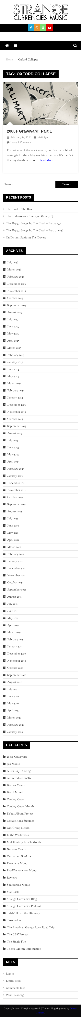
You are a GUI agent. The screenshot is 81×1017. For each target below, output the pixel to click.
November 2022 (16, 490)
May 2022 (12, 532)
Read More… (47, 160)
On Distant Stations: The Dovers (26, 237)
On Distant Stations (19, 856)
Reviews (12, 877)
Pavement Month (17, 863)
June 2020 (13, 696)
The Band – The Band (19, 209)
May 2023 (12, 454)
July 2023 (12, 440)
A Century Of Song (19, 771)
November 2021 (16, 575)
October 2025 (15, 298)
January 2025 (15, 362)
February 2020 (15, 724)
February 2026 (15, 276)
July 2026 (12, 262)
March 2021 (14, 632)
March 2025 (14, 347)
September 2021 (16, 589)
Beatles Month (16, 785)
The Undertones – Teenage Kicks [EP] (29, 216)
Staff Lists (13, 892)
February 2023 (15, 468)
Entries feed (13, 980)
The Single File (16, 941)
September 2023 (16, 426)
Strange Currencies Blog (22, 899)
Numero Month (16, 849)
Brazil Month (15, 792)
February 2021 (15, 639)
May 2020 (13, 703)
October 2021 (15, 582)
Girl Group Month (18, 828)
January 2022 (15, 561)
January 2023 (15, 475)
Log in (10, 973)
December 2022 (16, 483)
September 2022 (16, 504)
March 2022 (14, 547)
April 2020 (13, 710)
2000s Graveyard (17, 756)
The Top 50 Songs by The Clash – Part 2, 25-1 (34, 223)
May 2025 (13, 333)
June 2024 (13, 369)
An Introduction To (19, 778)
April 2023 (13, 461)
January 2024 (15, 397)
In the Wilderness (18, 835)
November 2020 (16, 660)
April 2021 (13, 625)
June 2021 (12, 611)
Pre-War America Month (22, 870)
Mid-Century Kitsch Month (24, 842)
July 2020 (12, 689)
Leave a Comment (20, 142)
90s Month (13, 764)
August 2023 (14, 433)
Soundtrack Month (18, 884)
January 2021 (14, 646)
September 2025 (16, 305)
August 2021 (14, 596)
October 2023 (15, 419)
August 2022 (14, 511)
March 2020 (14, 717)
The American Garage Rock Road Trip (30, 927)
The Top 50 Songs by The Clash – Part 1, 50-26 (34, 230)
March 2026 (14, 269)
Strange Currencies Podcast (24, 906)
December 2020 (16, 653)
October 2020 (15, 668)
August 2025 (14, 312)
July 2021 (12, 603)
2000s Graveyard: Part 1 (29, 131)
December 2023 (16, 404)
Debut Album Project (20, 813)
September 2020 (16, 675)
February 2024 (15, 390)
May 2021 (12, 618)
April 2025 (13, 340)
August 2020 (14, 682)
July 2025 (12, 319)
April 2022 (13, 539)
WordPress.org (15, 995)
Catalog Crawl (16, 799)
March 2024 (14, 383)
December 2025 (16, 283)
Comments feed (15, 988)
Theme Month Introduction (24, 948)
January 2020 (15, 732)
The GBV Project (17, 934)
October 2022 (15, 497)
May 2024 (13, 376)
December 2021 (16, 568)
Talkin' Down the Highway (23, 913)
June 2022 (13, 525)
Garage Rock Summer (20, 820)
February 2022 (15, 554)
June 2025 (13, 326)
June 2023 (13, 447)
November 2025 (16, 291)
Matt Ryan (43, 137)
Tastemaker (14, 920)
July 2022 (12, 518)
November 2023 (16, 411)
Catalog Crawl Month (20, 806)
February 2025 (15, 355)
